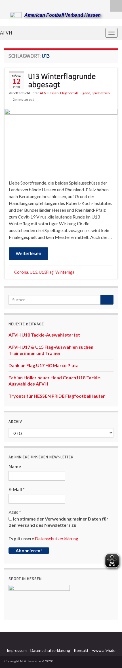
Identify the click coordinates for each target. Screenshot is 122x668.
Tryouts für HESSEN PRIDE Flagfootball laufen (57, 396)
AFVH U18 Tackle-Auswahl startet (44, 334)
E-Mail (17, 489)
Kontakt (81, 650)
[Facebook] (16, 5)
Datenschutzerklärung (56, 538)
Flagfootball (69, 93)
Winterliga (64, 272)
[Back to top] (109, 655)
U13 (33, 272)
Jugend (84, 93)
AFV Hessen (49, 93)
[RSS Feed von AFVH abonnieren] (7, 5)
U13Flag (46, 272)
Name (15, 466)
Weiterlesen (28, 253)
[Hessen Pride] (25, 5)
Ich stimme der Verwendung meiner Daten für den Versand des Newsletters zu (58, 522)
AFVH (6, 33)
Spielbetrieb (101, 93)
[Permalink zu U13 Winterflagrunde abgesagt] (61, 140)
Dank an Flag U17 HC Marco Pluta (44, 365)
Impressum (17, 650)
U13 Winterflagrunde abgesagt (62, 80)
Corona (21, 272)
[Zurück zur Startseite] (61, 22)
